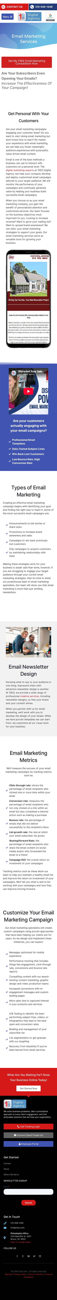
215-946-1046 (44, 6)
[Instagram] (23, 1256)
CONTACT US (14, 6)
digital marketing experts (20, 170)
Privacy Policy (20, 1274)
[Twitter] (34, 1256)
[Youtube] (28, 1256)
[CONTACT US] (3, 7)
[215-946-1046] (32, 7)
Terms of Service (35, 1274)
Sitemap (8, 1274)
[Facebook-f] (17, 1256)
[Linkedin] (40, 1256)
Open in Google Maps (20, 1242)
